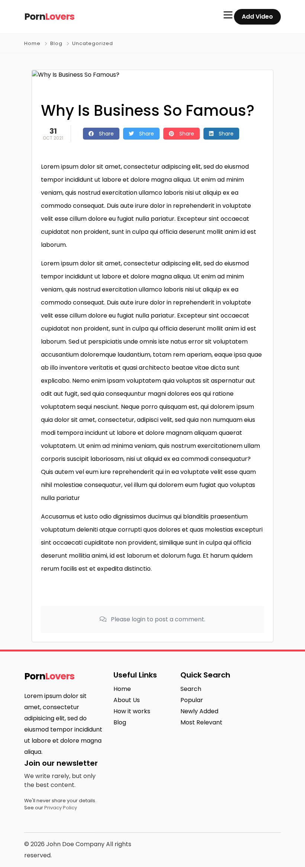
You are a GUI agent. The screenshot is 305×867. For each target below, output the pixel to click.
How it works (131, 711)
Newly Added (199, 711)
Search (190, 689)
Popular (191, 700)
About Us (126, 700)
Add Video (257, 16)
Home (32, 43)
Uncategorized (92, 43)
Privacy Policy (60, 807)
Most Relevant (201, 722)
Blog (56, 43)
